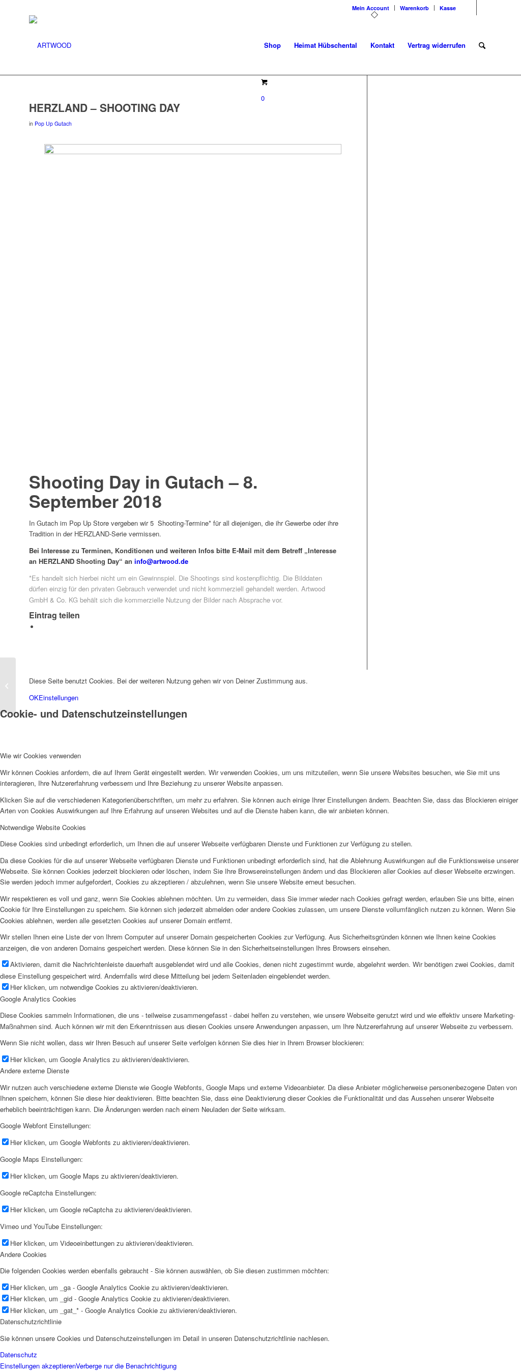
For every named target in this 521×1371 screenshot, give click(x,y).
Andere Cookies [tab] (23, 1254)
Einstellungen (58, 697)
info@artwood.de (161, 561)
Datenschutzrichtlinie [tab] (31, 1321)
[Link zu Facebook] (484, 7)
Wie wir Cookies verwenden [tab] (40, 755)
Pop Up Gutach (53, 123)
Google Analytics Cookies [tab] (38, 999)
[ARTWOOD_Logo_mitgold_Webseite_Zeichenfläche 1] (50, 45)
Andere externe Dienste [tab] (34, 1070)
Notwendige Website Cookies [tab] (43, 827)
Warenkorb (414, 8)
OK (34, 697)
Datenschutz (18, 1354)
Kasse (448, 8)
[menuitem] (371, 8)
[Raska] (8, 685)
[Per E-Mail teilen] (41, 627)
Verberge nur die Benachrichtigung (126, 1365)
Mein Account (370, 8)
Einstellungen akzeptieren (38, 1365)
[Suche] (482, 45)
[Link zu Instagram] (468, 7)
